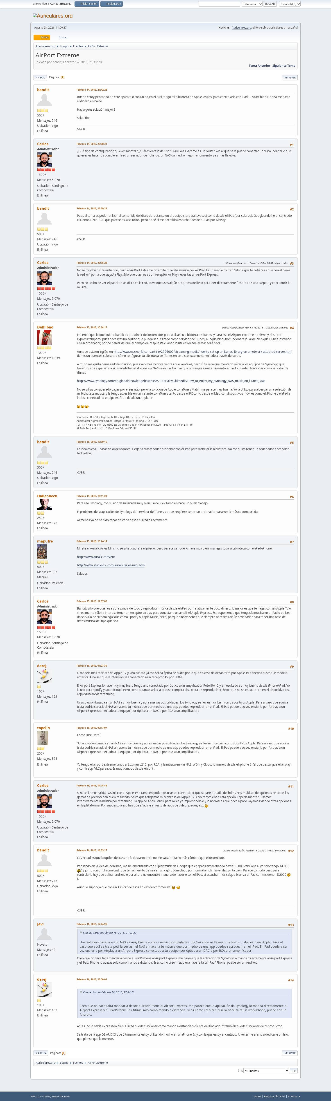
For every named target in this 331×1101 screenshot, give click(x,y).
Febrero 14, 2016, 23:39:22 (92, 208)
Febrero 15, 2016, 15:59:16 (92, 441)
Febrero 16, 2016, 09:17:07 (92, 727)
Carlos (42, 143)
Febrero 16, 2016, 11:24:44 (92, 785)
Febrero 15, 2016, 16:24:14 (92, 541)
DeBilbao (45, 327)
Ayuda (257, 1096)
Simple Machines (61, 1096)
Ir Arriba (41, 1053)
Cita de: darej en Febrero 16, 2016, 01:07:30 (109, 933)
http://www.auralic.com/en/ (96, 557)
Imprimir (290, 77)
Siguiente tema (283, 66)
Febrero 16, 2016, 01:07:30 (92, 665)
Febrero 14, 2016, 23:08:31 (92, 143)
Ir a (240, 1070)
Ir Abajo (40, 77)
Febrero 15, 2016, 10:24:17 (92, 327)
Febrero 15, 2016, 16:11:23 (92, 496)
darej (41, 665)
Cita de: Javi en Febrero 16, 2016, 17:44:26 (108, 992)
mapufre (45, 541)
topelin (43, 727)
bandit (43, 89)
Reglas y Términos (274, 1096)
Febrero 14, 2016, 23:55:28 (92, 262)
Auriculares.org (241, 27)
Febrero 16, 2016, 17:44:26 (92, 924)
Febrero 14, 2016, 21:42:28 (92, 89)
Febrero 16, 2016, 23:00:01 (92, 979)
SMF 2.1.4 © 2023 (40, 1096)
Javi (40, 924)
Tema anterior (259, 66)
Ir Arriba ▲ (294, 1096)
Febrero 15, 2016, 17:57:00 (92, 601)
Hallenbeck (47, 496)
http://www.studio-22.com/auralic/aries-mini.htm (111, 565)
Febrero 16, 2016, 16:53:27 (92, 850)
